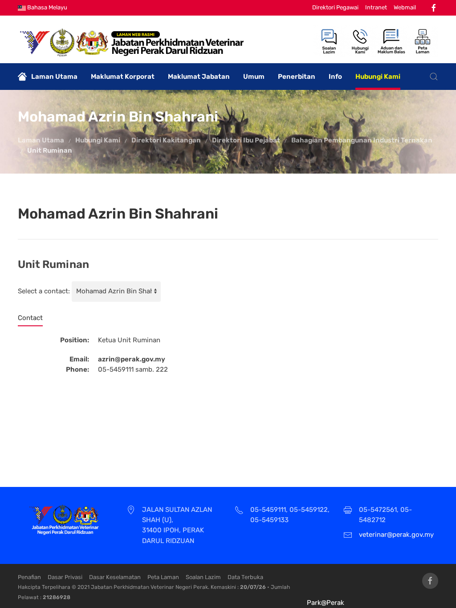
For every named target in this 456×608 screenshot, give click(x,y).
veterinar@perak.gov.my (396, 535)
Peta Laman (163, 577)
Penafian (29, 577)
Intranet (376, 7)
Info (335, 77)
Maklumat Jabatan (199, 77)
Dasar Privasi (65, 577)
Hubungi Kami (377, 77)
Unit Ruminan (49, 150)
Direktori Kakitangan (166, 140)
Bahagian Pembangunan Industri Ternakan (361, 140)
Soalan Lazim (203, 577)
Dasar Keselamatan (115, 577)
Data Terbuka (245, 577)
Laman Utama (54, 77)
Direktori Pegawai (335, 7)
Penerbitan (296, 77)
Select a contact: (44, 291)
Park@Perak (325, 603)
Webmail (405, 7)
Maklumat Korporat (123, 77)
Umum (254, 77)
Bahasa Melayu (46, 7)
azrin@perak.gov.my (131, 359)
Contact (30, 318)
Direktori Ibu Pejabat (246, 140)
